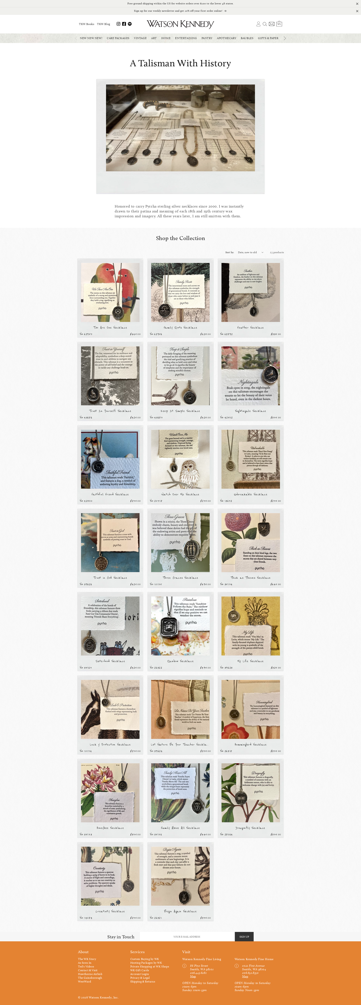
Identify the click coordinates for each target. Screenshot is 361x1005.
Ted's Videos (86, 966)
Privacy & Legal (140, 977)
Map (193, 976)
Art (154, 38)
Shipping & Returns (142, 981)
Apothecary (226, 38)
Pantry (207, 38)
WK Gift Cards (139, 970)
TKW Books (86, 24)
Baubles (247, 38)
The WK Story (87, 959)
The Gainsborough (90, 977)
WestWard (84, 981)
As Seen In (85, 962)
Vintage (140, 38)
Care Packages (118, 38)
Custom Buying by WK (144, 959)
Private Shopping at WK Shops (149, 966)
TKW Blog (103, 24)
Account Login (139, 974)
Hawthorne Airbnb (90, 974)
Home (166, 38)
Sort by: (229, 252)
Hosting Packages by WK (146, 962)
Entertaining (186, 38)
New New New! (91, 38)
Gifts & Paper (268, 38)
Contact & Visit (88, 970)
